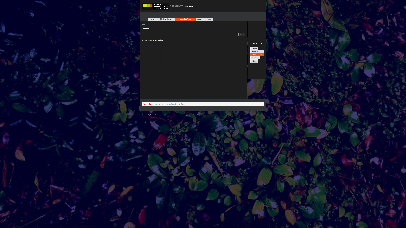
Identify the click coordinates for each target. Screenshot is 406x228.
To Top (229, 115)
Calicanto (157, 115)
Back (144, 25)
